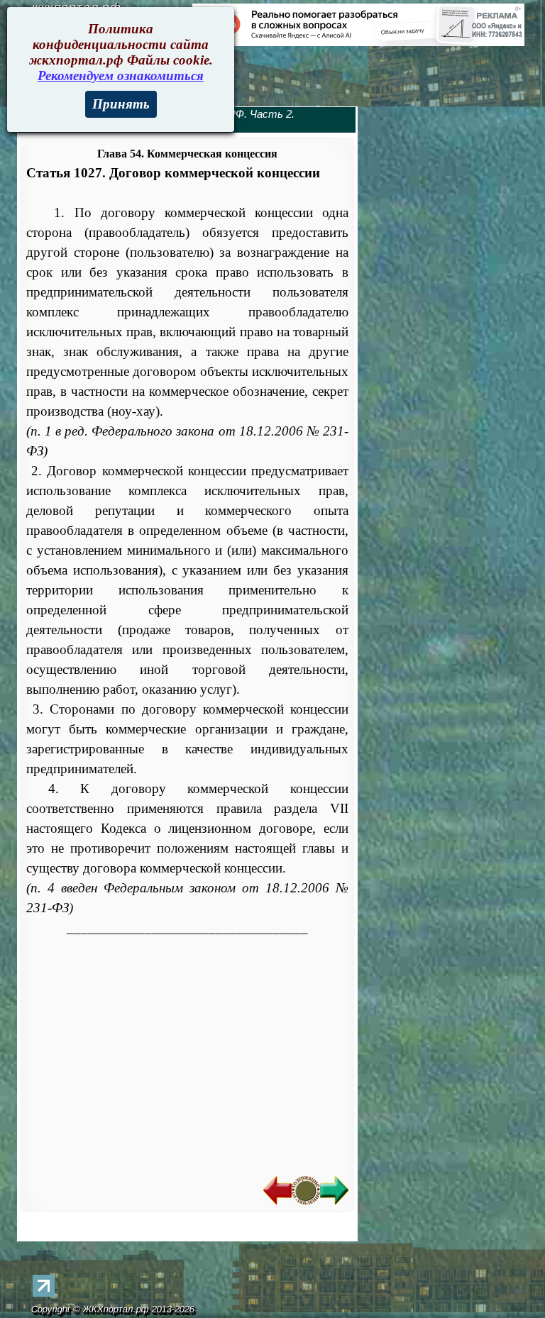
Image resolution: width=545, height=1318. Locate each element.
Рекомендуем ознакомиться (121, 75)
